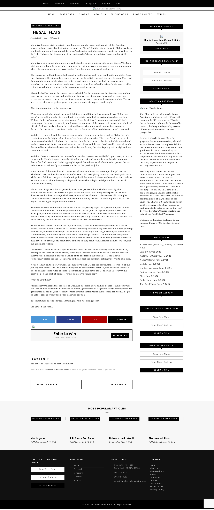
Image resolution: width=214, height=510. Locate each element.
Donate (153, 480)
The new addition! (159, 438)
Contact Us (155, 477)
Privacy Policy (157, 489)
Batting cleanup (148, 272)
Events (153, 474)
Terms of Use (156, 486)
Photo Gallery (142, 14)
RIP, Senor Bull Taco (82, 438)
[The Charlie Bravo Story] (107, 9)
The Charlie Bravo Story (46, 26)
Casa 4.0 (144, 252)
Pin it (96, 320)
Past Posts (67, 14)
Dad (45, 38)
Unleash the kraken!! (121, 438)
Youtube (77, 480)
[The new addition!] (165, 426)
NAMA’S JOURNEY (149, 256)
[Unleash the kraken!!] (126, 426)
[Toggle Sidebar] (32, 4)
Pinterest (78, 477)
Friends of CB (119, 14)
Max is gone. (38, 438)
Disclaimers (156, 483)
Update (143, 264)
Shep (142, 276)
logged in (48, 364)
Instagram (78, 473)
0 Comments (55, 38)
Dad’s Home (146, 280)
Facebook (78, 469)
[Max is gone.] (48, 426)
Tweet (45, 320)
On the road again (149, 268)
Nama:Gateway (147, 260)
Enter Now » (120, 336)
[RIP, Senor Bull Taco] (87, 426)
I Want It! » (161, 49)
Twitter (77, 465)
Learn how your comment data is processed (92, 370)
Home (51, 14)
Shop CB (84, 14)
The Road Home (148, 284)
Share (70, 320)
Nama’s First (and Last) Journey (156, 244)
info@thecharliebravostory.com (130, 481)
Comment (122, 320)
